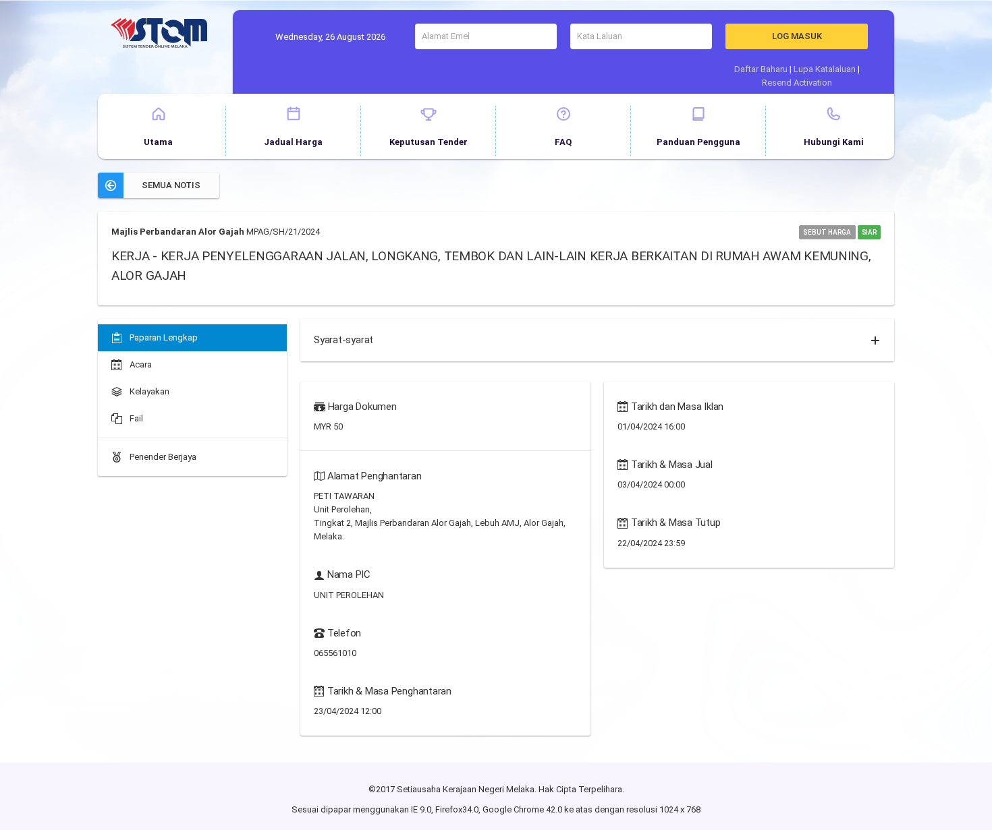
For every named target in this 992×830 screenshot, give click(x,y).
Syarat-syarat (343, 340)
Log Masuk (797, 36)
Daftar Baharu (761, 69)
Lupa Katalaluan (825, 69)
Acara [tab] (140, 364)
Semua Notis (171, 185)
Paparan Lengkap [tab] (163, 337)
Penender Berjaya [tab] (162, 457)
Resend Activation (797, 83)
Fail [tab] (135, 418)
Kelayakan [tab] (148, 391)
